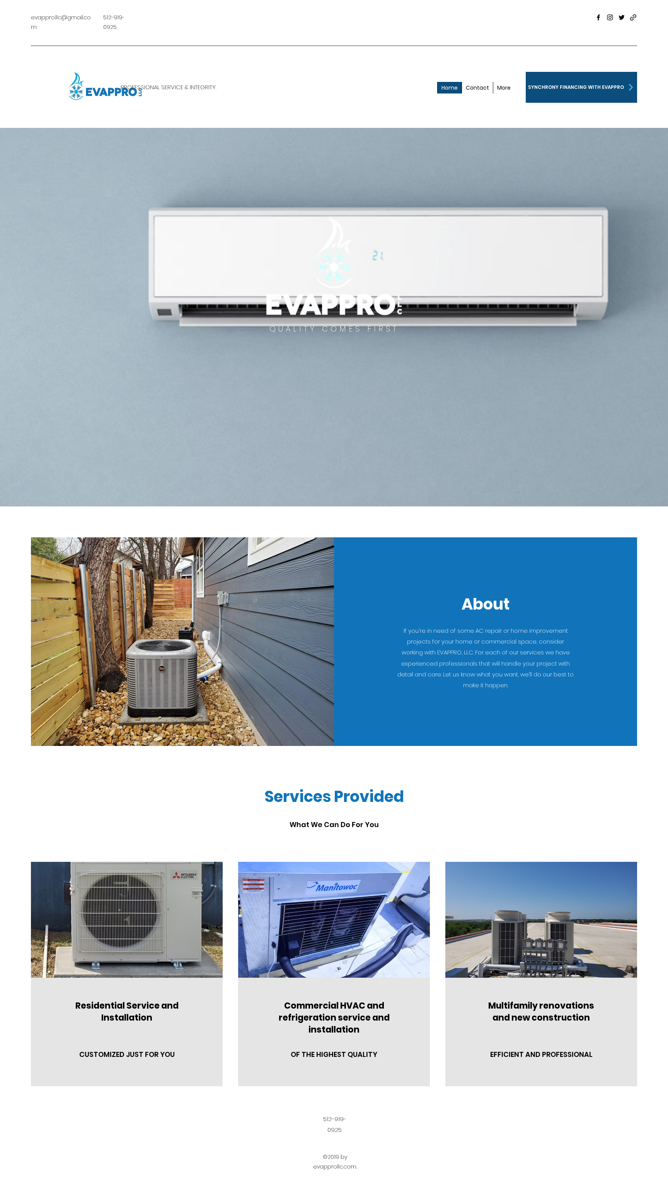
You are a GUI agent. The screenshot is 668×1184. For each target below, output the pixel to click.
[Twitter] (621, 17)
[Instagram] (610, 17)
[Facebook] (598, 17)
